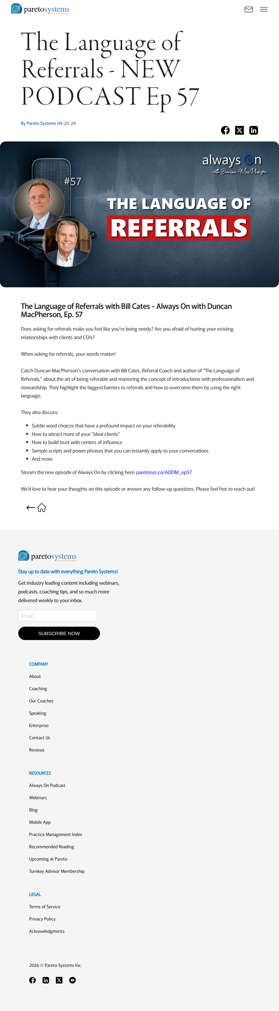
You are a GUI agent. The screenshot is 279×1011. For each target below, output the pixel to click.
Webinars (38, 797)
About (35, 676)
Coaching (38, 688)
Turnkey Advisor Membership (56, 871)
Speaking (37, 713)
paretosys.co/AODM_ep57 (164, 471)
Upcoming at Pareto (48, 858)
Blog (33, 809)
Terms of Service (44, 906)
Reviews (36, 749)
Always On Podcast (47, 785)
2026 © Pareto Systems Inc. (55, 965)
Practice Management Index (55, 834)
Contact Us (39, 737)
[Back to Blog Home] (36, 506)
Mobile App (40, 822)
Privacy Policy (42, 918)
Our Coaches (41, 700)
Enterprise (38, 725)
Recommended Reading (51, 846)
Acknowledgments (47, 931)
